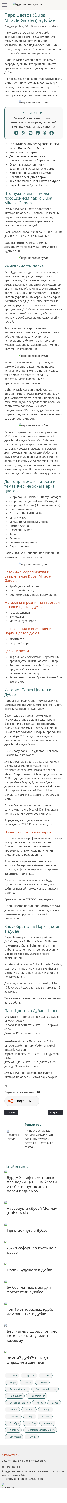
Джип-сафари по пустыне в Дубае (31, 1250)
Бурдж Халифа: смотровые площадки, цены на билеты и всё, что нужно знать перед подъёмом (32, 1184)
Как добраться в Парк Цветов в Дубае (34, 181)
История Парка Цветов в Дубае (30, 173)
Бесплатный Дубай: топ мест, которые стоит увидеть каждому (33, 1336)
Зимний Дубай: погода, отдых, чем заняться (28, 1360)
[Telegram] (16, 133)
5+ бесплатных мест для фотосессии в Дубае (29, 1289)
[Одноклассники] (44, 133)
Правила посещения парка (27, 177)
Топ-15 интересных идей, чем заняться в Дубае (30, 1311)
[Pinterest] (38, 133)
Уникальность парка (23, 152)
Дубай (25, 26)
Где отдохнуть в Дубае (27, 1230)
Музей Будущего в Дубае (29, 1269)
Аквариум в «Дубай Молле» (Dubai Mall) (32, 1210)
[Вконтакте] (3, 1467)
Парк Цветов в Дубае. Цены (28, 185)
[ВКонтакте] (31, 133)
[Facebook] (51, 133)
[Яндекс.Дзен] (23, 133)
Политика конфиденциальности (24, 1479)
